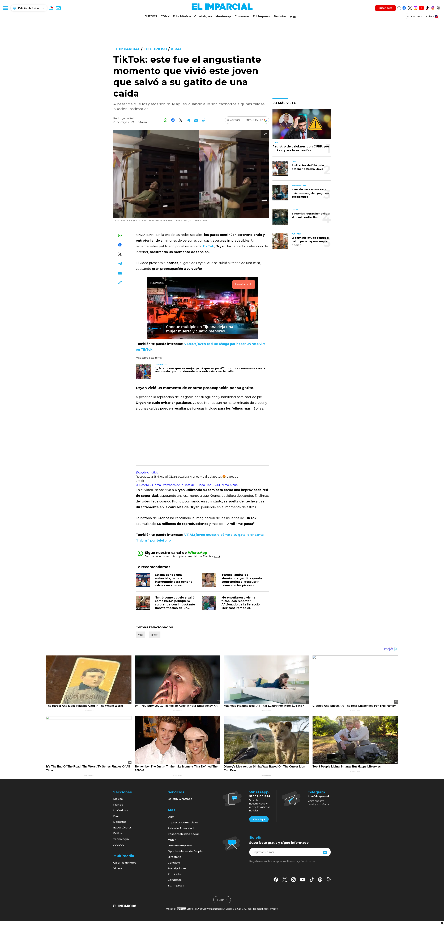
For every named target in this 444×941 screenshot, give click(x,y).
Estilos (117, 833)
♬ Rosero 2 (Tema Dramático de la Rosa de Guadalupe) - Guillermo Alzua (187, 485)
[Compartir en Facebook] (173, 120)
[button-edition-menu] (408, 16)
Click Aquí (259, 819)
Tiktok (154, 634)
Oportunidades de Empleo (186, 851)
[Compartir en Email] (195, 120)
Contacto (174, 862)
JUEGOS (151, 16)
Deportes (119, 821)
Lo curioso (155, 49)
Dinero (117, 816)
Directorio (174, 857)
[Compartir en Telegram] (188, 120)
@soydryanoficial (147, 472)
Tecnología (121, 839)
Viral (176, 49)
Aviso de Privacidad (181, 828)
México (118, 798)
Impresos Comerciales (183, 822)
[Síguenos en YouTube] (421, 7)
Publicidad (175, 874)
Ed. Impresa (261, 16)
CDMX (165, 16)
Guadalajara (203, 16)
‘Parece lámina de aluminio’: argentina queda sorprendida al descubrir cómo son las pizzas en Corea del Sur (241, 581)
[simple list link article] (301, 125)
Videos (117, 868)
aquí (217, 556)
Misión (172, 839)
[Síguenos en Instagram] (416, 7)
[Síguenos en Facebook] (404, 7)
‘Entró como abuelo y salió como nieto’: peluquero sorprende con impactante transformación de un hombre (175, 604)
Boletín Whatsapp (180, 798)
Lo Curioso (120, 810)
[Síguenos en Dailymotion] (438, 7)
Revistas (280, 16)
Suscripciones (177, 868)
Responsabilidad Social (183, 834)
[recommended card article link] (143, 371)
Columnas (241, 16)
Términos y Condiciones (301, 861)
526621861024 (260, 796)
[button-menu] (5, 8)
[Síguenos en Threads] (433, 7)
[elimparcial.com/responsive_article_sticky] (442, 923)
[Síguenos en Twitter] (410, 7)
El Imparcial (126, 49)
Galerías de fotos (124, 862)
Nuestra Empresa (180, 845)
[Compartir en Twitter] (180, 120)
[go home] (125, 906)
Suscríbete (385, 8)
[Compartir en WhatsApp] (165, 120)
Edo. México (182, 16)
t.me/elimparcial (318, 796)
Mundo (118, 804)
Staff (171, 816)
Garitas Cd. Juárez (422, 16)
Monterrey (223, 16)
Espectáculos (122, 827)
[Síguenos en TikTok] (427, 7)
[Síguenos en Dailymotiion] (329, 879)
